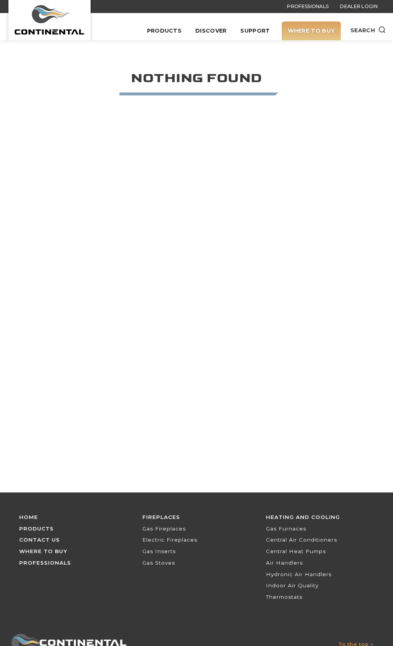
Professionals (308, 6)
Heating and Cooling (303, 517)
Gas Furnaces (286, 528)
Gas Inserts (159, 551)
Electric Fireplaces (169, 540)
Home (28, 517)
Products (164, 30)
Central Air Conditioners (301, 540)
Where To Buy (311, 30)
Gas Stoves (158, 563)
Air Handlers (284, 563)
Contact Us (39, 540)
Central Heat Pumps (296, 551)
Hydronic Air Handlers (299, 574)
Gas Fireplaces (164, 528)
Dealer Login (359, 6)
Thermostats (284, 597)
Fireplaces (161, 517)
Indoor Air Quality (292, 585)
